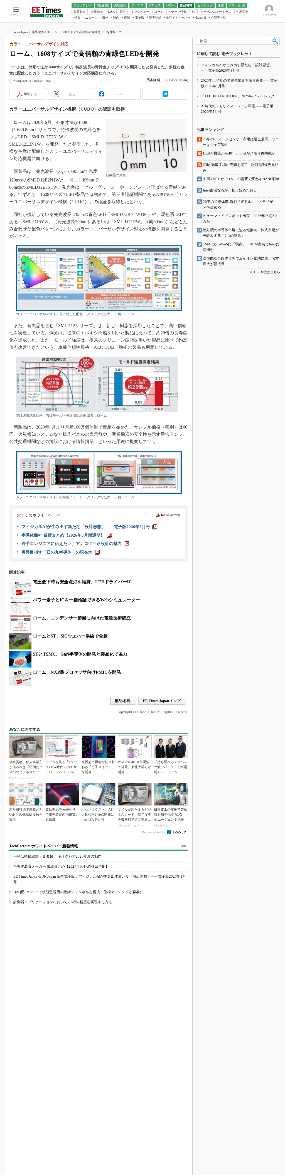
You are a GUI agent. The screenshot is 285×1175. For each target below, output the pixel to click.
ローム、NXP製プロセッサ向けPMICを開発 (77, 672)
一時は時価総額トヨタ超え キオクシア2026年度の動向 (57, 856)
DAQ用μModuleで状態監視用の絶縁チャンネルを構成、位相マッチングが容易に (78, 892)
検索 (275, 41)
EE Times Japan (18, 32)
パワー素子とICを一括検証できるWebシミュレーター (86, 600)
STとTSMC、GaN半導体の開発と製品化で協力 (80, 654)
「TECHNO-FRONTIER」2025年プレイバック (237, 96)
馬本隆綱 (153, 80)
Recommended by (154, 832)
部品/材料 (38, 32)
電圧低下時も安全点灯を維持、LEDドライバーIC (82, 581)
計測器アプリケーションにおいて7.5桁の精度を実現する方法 (62, 902)
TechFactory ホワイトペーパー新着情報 (43, 846)
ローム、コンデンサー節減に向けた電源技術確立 (82, 618)
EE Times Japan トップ (162, 701)
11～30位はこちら (267, 272)
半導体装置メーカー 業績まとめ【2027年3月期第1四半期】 (61, 866)
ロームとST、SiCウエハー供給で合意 (70, 636)
